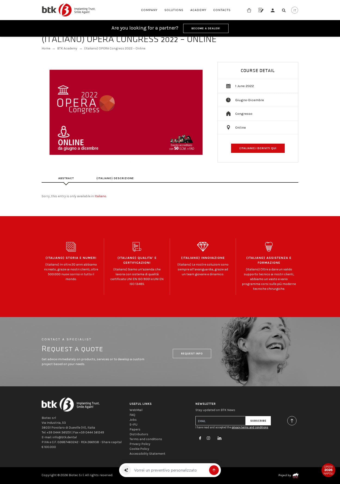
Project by (285, 475)
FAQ (132, 415)
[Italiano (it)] (294, 10)
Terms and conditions (146, 439)
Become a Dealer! (206, 28)
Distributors (139, 434)
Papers (135, 429)
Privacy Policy (140, 444)
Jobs (133, 420)
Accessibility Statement (147, 454)
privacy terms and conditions (250, 427)
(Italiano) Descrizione (115, 178)
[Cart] (249, 10)
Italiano (100, 196)
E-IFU (133, 425)
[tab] (66, 178)
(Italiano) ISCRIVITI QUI (257, 148)
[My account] (272, 10)
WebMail (136, 410)
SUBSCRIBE (258, 420)
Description (66, 178)
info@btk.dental (65, 437)
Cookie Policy (139, 449)
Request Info (192, 353)
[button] (126, 470)
